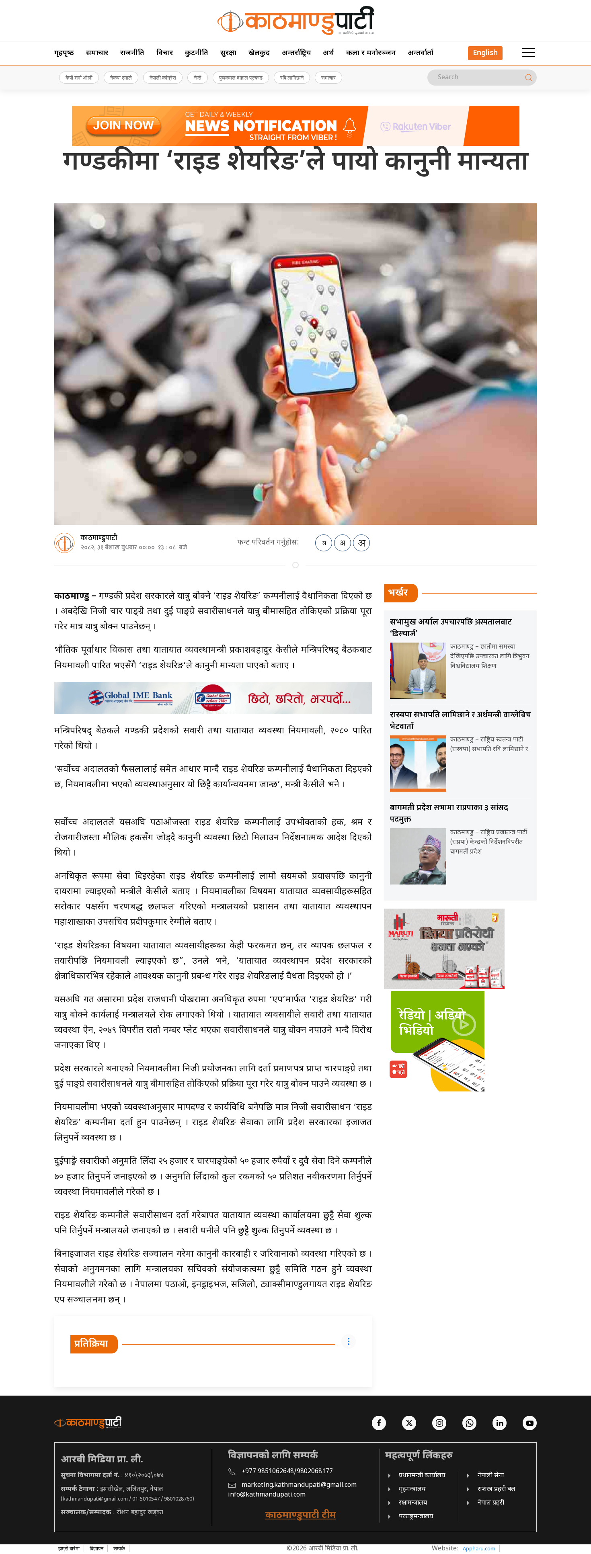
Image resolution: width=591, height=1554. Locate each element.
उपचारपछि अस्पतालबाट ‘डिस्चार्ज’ (451, 628)
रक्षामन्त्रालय (413, 1503)
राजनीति (132, 53)
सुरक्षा (228, 53)
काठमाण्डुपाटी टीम (300, 1515)
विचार (164, 53)
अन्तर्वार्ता (420, 53)
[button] (529, 53)
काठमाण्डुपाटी (98, 538)
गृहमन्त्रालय (412, 1489)
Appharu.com (479, 1548)
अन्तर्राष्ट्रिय (296, 53)
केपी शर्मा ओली (79, 77)
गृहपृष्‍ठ (64, 53)
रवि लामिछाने (292, 77)
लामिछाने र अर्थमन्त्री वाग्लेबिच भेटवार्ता (460, 720)
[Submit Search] (529, 78)
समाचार (97, 53)
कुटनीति (196, 53)
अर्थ (328, 53)
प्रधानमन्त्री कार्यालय (422, 1476)
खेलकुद (259, 53)
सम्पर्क (119, 1548)
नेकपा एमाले (121, 77)
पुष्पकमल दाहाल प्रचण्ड (241, 77)
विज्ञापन (96, 1548)
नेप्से (197, 77)
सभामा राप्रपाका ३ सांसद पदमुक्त (449, 813)
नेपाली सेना (491, 1476)
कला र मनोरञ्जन (371, 53)
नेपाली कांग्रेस (163, 77)
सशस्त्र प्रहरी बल (496, 1489)
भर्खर (398, 593)
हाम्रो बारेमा (69, 1548)
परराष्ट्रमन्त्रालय (416, 1517)
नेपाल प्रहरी (491, 1503)
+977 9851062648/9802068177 (287, 1472)
